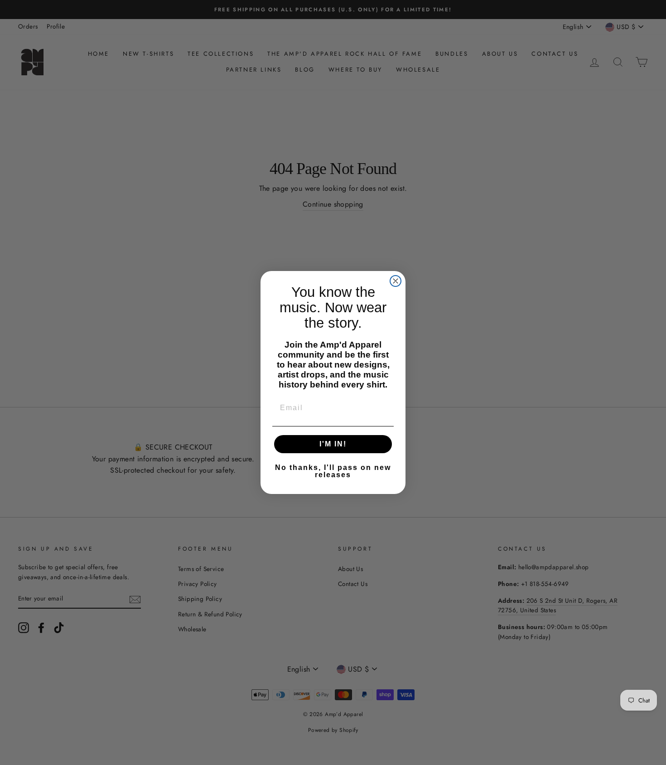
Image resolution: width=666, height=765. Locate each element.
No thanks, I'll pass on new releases (333, 471)
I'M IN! (333, 444)
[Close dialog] (395, 281)
